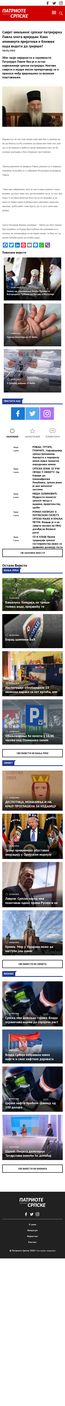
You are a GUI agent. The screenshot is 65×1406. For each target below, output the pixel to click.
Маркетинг (32, 1236)
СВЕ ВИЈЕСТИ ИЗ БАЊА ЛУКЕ (32, 753)
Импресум (32, 1230)
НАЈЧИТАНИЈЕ (32, 436)
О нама (32, 1224)
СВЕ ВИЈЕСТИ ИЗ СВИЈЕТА (32, 964)
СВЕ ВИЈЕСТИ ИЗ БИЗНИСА (32, 1168)
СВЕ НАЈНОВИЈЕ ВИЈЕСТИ (32, 553)
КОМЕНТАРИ (53, 436)
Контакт (32, 1242)
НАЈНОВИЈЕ (12, 436)
